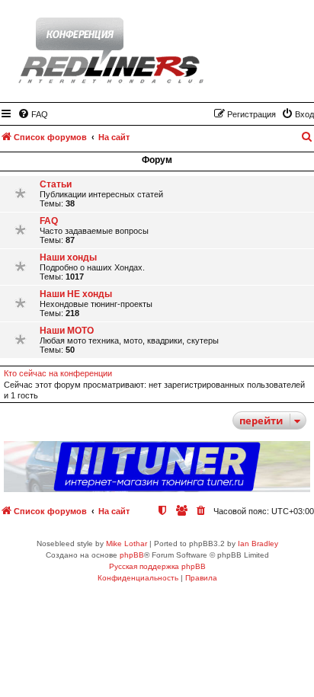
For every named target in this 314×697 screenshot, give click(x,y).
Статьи (56, 184)
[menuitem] (33, 114)
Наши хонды (68, 257)
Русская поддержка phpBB (157, 566)
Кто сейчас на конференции (58, 373)
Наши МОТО (67, 330)
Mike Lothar (126, 543)
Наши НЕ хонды (76, 294)
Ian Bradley (258, 543)
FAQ (49, 221)
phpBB (132, 555)
